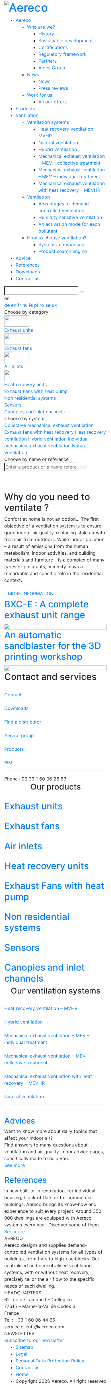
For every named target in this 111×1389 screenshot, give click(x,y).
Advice (23, 258)
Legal (21, 1354)
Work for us (39, 95)
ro (43, 305)
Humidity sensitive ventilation (70, 217)
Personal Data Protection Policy (50, 1361)
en (14, 305)
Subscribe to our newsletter (34, 1340)
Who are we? (41, 27)
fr (20, 305)
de (7, 305)
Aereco (23, 20)
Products (25, 108)
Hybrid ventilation (57, 149)
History (46, 34)
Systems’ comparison (61, 244)
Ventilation (27, 115)
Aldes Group (51, 68)
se (49, 305)
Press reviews (53, 88)
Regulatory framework (62, 54)
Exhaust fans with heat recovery (39, 432)
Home (22, 1374)
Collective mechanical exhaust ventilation (49, 425)
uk (54, 305)
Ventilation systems (48, 122)
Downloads (28, 272)
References (28, 265)
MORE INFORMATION (31, 593)
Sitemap (24, 1347)
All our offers (52, 102)
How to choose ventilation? (56, 238)
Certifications (53, 47)
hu (25, 305)
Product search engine (62, 251)
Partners (47, 61)
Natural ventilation (58, 142)
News (33, 74)
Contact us (27, 278)
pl (37, 305)
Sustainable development (65, 40)
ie (31, 305)
